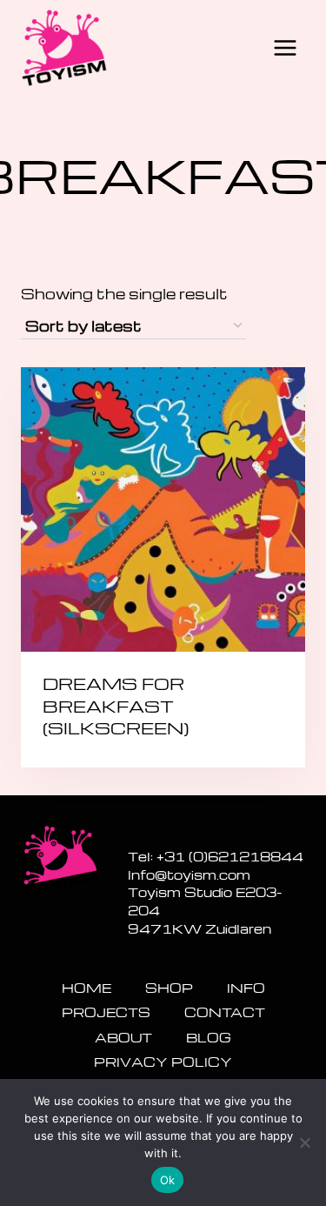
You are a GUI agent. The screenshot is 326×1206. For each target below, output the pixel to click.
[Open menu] (284, 47)
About (123, 1037)
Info (246, 987)
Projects (106, 1012)
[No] (304, 1142)
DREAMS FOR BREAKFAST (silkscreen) (116, 706)
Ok (168, 1180)
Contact (224, 1012)
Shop (169, 987)
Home (86, 987)
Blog (208, 1037)
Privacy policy (163, 1061)
